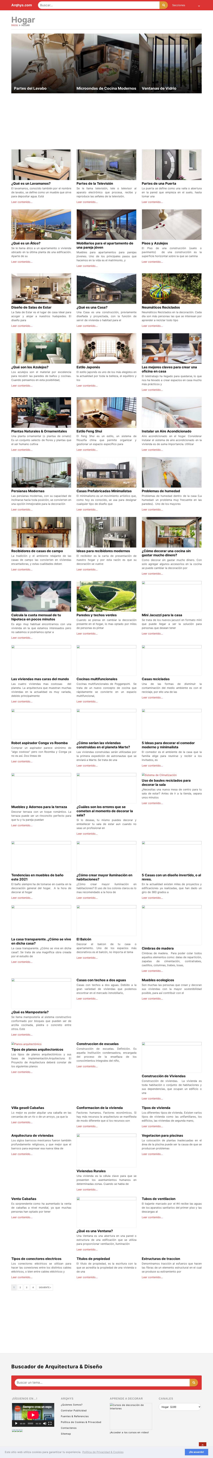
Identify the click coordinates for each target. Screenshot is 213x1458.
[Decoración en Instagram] (18, 1430)
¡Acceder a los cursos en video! (129, 1432)
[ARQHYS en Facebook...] (16, 1430)
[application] (33, 1415)
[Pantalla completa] (50, 1423)
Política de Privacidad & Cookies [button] (102, 1452)
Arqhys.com (21, 5)
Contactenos (69, 1427)
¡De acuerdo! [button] (196, 1452)
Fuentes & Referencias (75, 1416)
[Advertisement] (106, 119)
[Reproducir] (16, 1423)
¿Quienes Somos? (72, 1404)
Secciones (178, 5)
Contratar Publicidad (74, 1410)
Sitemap (66, 1433)
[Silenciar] (44, 1423)
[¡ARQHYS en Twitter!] (21, 1430)
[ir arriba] (202, 1446)
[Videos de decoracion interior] (13, 1430)
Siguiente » (45, 1287)
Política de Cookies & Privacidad (81, 1422)
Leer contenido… (21, 202)
